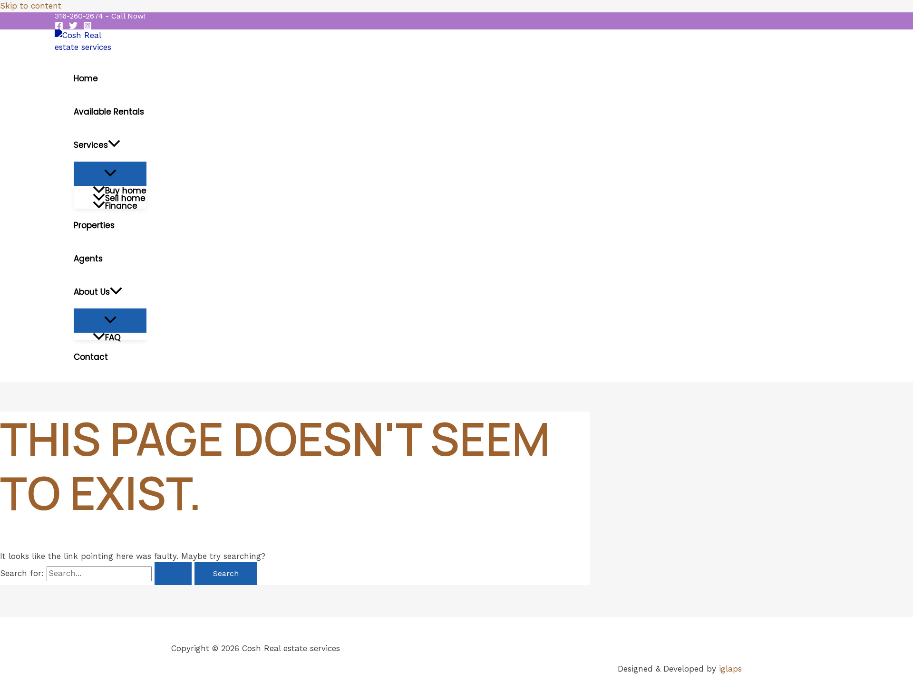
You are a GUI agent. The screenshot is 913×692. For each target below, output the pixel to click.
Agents (88, 258)
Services (91, 145)
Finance (121, 205)
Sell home (125, 197)
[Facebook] (59, 27)
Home (86, 78)
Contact (91, 357)
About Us (92, 292)
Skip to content (30, 5)
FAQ (113, 336)
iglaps (730, 668)
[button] (100, 16)
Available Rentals (109, 111)
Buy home (125, 189)
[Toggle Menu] (110, 174)
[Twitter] (73, 27)
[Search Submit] (173, 573)
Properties (94, 225)
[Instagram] (87, 27)
